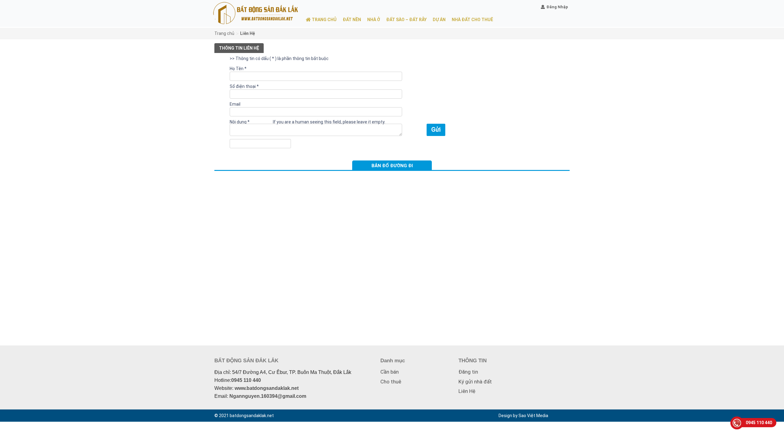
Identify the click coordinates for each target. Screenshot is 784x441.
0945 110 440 (246, 380)
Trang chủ (224, 33)
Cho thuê (390, 382)
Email (235, 104)
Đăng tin (468, 372)
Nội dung (240, 121)
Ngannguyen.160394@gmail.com (267, 396)
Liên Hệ (466, 391)
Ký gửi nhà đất (475, 382)
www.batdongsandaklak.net (267, 388)
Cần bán (389, 372)
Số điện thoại (244, 86)
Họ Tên (238, 68)
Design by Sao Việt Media (523, 415)
